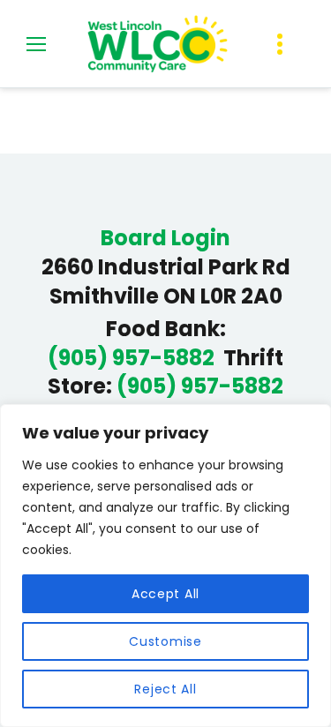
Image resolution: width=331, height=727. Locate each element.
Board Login (165, 238)
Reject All (165, 689)
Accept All (165, 594)
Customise (165, 641)
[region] (165, 565)
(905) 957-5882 (131, 358)
